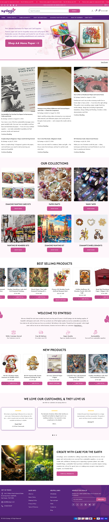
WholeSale (53, 494)
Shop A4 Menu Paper (21, 43)
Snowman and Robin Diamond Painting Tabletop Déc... (98, 290)
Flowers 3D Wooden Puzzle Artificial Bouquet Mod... (33, 290)
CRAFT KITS (88, 17)
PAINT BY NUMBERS (77, 17)
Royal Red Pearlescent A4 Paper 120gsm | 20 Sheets (76, 290)
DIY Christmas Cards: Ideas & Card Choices (86, 139)
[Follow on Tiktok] (16, 5)
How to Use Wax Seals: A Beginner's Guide (49, 139)
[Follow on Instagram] (7, 5)
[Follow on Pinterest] (10, 5)
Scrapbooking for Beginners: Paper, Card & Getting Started (18, 139)
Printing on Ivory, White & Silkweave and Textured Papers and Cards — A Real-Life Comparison (53, 109)
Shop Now (18, 208)
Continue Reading (6, 134)
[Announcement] (45, 2)
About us (31, 494)
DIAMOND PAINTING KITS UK (59, 17)
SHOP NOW (54, 208)
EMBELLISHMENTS (25, 17)
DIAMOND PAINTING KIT (54, 245)
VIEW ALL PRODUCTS (67, 474)
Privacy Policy (32, 504)
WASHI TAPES (91, 204)
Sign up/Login (54, 500)
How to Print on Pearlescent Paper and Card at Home (89, 95)
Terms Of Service (33, 507)
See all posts (104, 62)
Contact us (53, 507)
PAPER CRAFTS (11, 17)
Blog (51, 510)
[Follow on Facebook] (1, 5)
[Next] (104, 277)
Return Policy (32, 497)
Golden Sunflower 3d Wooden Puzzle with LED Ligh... (55, 291)
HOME (3, 17)
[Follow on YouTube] (13, 5)
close (107, 1)
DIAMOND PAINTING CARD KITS (18, 204)
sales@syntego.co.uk (9, 502)
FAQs (51, 504)
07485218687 (8, 506)
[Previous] (4, 277)
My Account (53, 497)
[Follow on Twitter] (4, 5)
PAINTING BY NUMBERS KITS (18, 245)
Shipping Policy (33, 500)
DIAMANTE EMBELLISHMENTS (90, 245)
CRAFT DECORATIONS (40, 17)
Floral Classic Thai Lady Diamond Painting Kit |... (11, 290)
